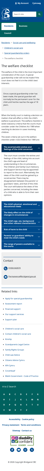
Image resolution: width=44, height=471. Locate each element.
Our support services (14, 314)
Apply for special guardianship (18, 298)
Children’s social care (13, 48)
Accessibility (14, 419)
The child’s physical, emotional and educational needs (20, 205)
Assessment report (13, 303)
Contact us (27, 430)
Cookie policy (28, 419)
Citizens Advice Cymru (15, 360)
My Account (23, 3)
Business (23, 26)
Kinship (8, 339)
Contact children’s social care (18, 334)
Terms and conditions (31, 425)
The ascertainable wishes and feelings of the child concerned (18, 148)
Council (7, 33)
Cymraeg (36, 3)
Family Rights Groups (14, 349)
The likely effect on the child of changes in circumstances (18, 213)
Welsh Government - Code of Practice (21, 376)
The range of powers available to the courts (19, 245)
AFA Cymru (10, 365)
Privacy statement (10, 425)
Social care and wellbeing (24, 42)
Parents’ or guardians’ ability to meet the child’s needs (18, 236)
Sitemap (16, 430)
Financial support (13, 309)
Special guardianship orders (16, 53)
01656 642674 (14, 268)
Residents (8, 26)
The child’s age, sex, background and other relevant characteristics (20, 222)
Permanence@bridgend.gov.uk (22, 276)
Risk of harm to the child (15, 229)
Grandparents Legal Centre (17, 344)
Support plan (11, 319)
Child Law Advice (12, 355)
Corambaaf (10, 370)
